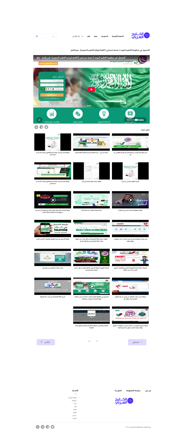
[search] (37, 36)
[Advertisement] (91, 15)
